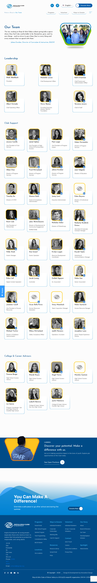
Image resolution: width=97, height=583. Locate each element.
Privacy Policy (68, 552)
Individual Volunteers (70, 525)
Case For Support (54, 538)
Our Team (83, 532)
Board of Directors (85, 529)
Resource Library (54, 548)
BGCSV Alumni (38, 542)
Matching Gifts (53, 534)
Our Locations (38, 553)
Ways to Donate (79, 13)
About (12, 12)
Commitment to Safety (41, 539)
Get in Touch (68, 542)
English (68, 5)
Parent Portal (38, 525)
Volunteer (64, 13)
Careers (67, 545)
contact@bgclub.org (17, 566)
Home (6, 12)
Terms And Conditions (71, 548)
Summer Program (39, 532)
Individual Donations (55, 525)
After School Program (40, 529)
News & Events (84, 548)
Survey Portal (53, 552)
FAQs (51, 555)
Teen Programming (40, 536)
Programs (51, 13)
